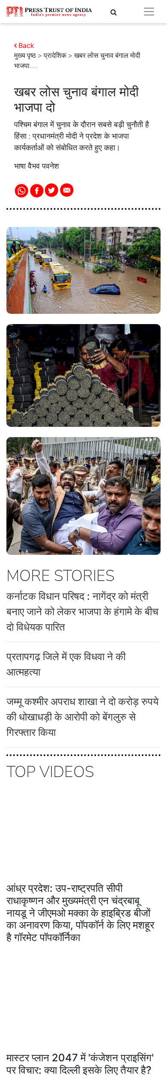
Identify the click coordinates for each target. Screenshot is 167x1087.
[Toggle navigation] (149, 11)
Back (26, 45)
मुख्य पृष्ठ (25, 55)
